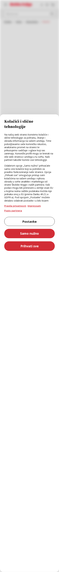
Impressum (34, 205)
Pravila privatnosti (15, 205)
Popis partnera (13, 210)
